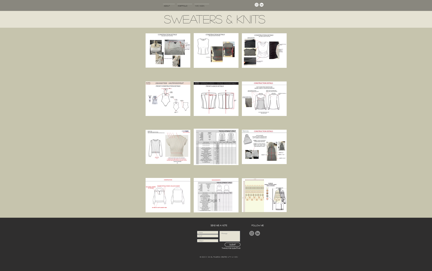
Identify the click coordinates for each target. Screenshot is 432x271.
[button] (184, 5)
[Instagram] (257, 5)
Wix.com (235, 257)
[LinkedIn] (261, 5)
